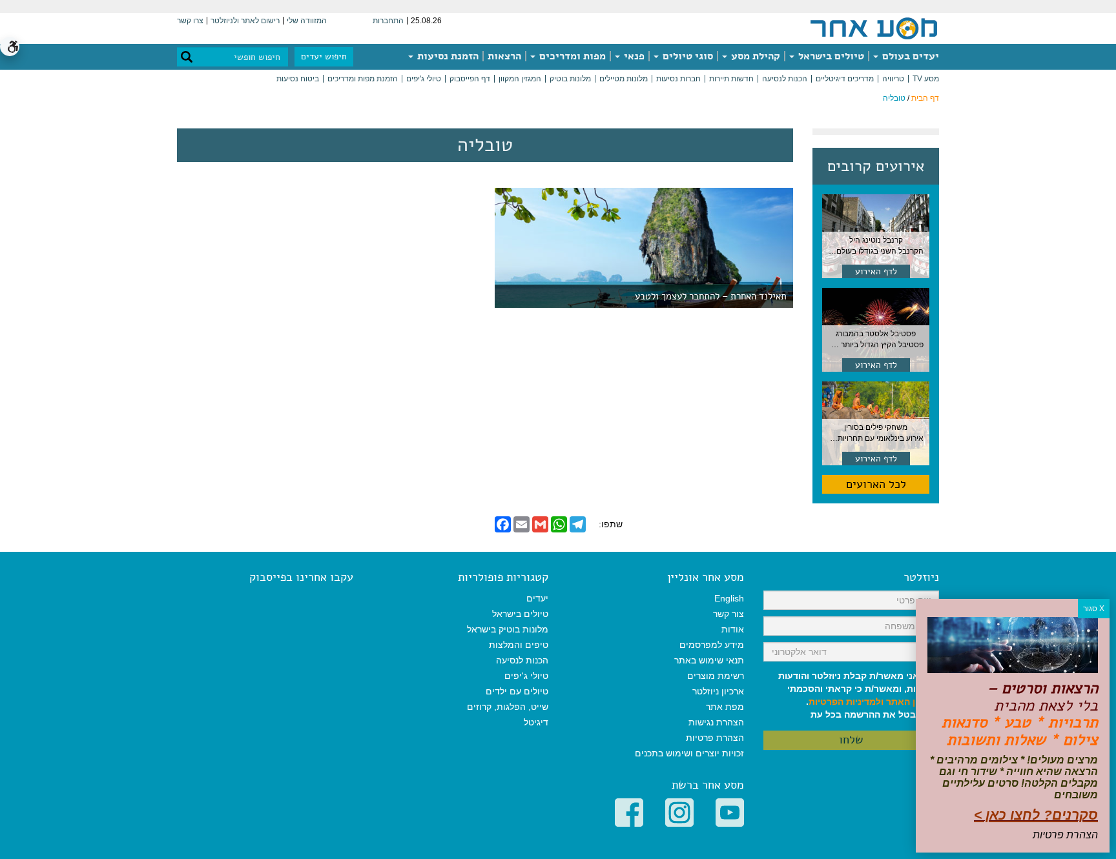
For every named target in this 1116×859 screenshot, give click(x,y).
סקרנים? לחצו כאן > (1036, 814)
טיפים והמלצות (518, 645)
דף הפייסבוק (470, 79)
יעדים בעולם (909, 56)
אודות (732, 629)
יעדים (537, 598)
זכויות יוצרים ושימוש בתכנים (689, 753)
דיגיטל (536, 722)
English (729, 598)
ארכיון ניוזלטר (718, 691)
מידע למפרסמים (711, 645)
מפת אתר (725, 707)
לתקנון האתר (912, 701)
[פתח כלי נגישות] (9, 46)
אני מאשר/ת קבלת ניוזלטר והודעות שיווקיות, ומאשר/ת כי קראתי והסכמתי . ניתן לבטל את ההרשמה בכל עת (858, 695)
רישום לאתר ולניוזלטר (245, 21)
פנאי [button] (633, 56)
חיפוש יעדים (324, 56)
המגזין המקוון (520, 79)
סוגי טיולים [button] (686, 56)
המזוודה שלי (307, 21)
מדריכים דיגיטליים (845, 79)
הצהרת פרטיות (715, 738)
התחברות (388, 21)
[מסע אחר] (874, 28)
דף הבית (925, 98)
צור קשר (728, 614)
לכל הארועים (876, 484)
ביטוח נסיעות (297, 79)
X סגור (1093, 608)
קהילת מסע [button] (754, 56)
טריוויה (893, 79)
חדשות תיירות (731, 79)
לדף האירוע (876, 271)
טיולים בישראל (830, 56)
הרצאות (504, 56)
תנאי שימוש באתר (709, 660)
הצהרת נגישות (716, 722)
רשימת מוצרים (715, 676)
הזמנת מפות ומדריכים (362, 79)
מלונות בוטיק (570, 79)
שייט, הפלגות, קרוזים (507, 707)
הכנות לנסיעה (784, 79)
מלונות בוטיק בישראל (507, 629)
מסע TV (926, 79)
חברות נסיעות (678, 79)
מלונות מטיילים (623, 79)
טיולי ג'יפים (423, 79)
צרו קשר (190, 21)
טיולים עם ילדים (517, 691)
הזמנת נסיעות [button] (447, 56)
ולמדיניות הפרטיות (846, 701)
